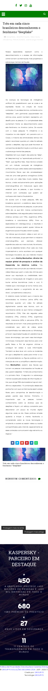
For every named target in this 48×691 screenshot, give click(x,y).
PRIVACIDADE (19, 40)
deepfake (11, 37)
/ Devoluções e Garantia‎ (30, 667)
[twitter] (21, 5)
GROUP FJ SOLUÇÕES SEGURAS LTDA (18, 669)
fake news (35, 37)
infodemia (7, 40)
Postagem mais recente (13, 528)
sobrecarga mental (34, 40)
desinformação (23, 37)
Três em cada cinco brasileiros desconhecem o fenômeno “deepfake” (23, 464)
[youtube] (31, 5)
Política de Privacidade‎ (10, 667)
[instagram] (26, 5)
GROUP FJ (39, 672)
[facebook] (16, 5)
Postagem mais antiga (34, 532)
